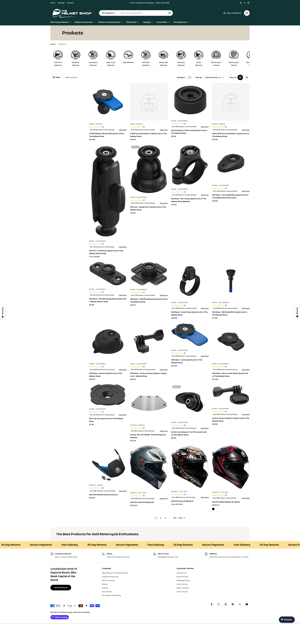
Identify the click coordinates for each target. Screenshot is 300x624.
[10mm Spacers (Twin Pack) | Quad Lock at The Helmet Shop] (190, 100)
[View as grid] (240, 77)
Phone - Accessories (179, 121)
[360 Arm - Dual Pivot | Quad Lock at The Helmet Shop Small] (108, 191)
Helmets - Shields (137, 425)
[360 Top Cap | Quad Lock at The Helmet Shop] (108, 395)
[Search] (169, 13)
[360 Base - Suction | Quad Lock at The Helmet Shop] (108, 341)
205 (174, 518)
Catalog (61, 3)
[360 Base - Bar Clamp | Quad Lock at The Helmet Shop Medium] (190, 165)
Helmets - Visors (96, 485)
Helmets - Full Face (138, 493)
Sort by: (198, 77)
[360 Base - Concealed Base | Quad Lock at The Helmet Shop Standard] (231, 163)
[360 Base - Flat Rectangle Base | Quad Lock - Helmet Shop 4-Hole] (108, 274)
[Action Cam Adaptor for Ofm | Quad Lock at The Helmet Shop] (190, 401)
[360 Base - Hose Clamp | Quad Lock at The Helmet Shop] (190, 280)
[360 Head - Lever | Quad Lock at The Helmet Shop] (190, 335)
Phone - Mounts (95, 124)
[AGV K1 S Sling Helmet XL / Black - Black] (213, 509)
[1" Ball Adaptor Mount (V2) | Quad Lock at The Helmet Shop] (108, 102)
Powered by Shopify (81, 612)
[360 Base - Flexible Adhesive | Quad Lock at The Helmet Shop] (149, 274)
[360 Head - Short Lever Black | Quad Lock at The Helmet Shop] (231, 341)
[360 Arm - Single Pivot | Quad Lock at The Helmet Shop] (149, 169)
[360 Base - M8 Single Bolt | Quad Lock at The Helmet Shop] (231, 280)
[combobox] (136, 13)
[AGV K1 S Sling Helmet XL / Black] (231, 467)
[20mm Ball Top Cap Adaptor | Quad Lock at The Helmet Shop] (231, 102)
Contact (70, 3)
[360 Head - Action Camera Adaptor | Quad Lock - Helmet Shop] (149, 341)
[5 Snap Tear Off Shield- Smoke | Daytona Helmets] (149, 403)
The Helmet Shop (64, 612)
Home (52, 3)
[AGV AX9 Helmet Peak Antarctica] (108, 464)
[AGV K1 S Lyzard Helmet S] (190, 467)
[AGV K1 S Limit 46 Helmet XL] (149, 467)
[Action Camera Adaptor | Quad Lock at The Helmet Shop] (231, 394)
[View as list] (247, 77)
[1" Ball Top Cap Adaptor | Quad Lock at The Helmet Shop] (149, 102)
